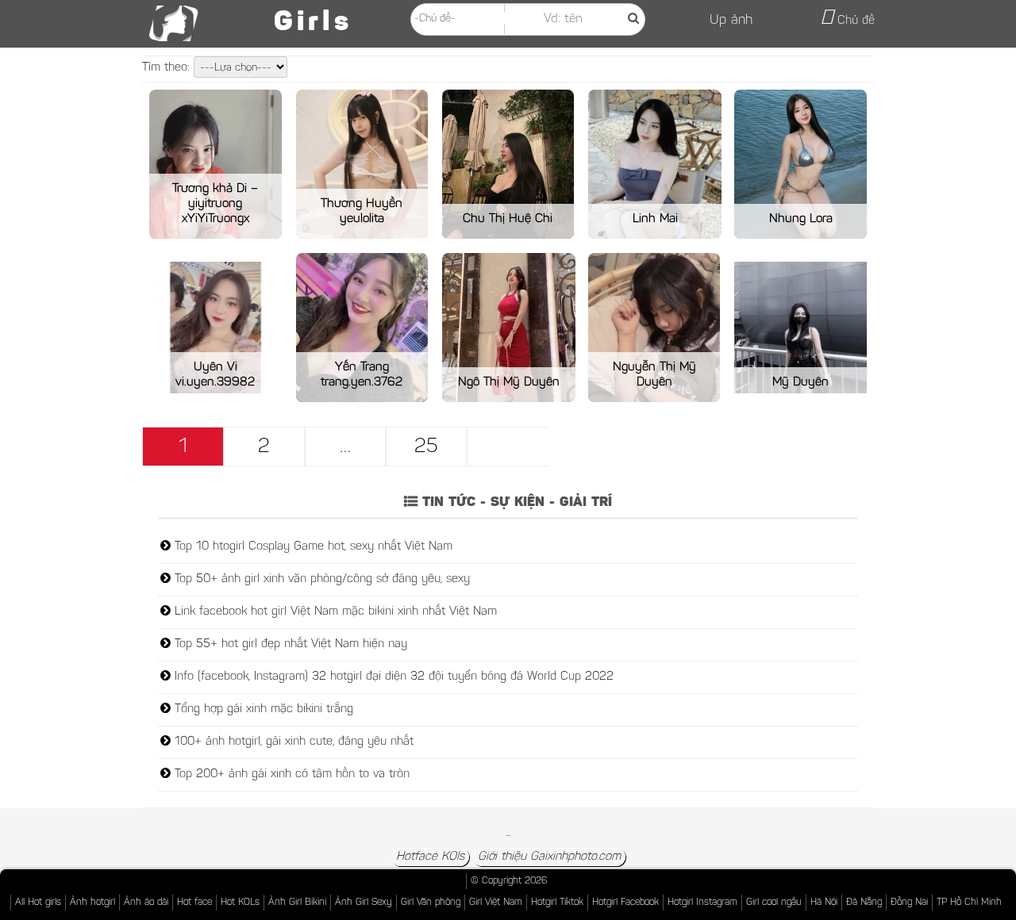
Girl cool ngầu (774, 902)
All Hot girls (38, 902)
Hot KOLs (240, 902)
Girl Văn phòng (430, 902)
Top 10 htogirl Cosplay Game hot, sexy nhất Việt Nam (311, 547)
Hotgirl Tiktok (557, 902)
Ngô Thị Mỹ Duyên (509, 382)
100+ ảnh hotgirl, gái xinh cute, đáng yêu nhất (292, 742)
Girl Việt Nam (495, 902)
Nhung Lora (801, 219)
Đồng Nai (909, 902)
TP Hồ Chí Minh (969, 902)
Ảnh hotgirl (92, 902)
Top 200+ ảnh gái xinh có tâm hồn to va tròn (290, 774)
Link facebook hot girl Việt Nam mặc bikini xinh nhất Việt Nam (334, 612)
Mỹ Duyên (800, 382)
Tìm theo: (168, 68)
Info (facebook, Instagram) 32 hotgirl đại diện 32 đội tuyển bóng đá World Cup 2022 (392, 677)
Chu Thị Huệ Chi (507, 219)
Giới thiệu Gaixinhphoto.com (549, 857)
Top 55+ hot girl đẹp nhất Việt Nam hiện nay (289, 644)
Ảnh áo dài (146, 902)
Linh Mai (655, 219)
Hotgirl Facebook (625, 902)
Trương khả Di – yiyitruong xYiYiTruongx (215, 203)
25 (426, 447)
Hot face (194, 902)
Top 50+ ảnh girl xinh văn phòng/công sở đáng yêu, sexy (320, 579)
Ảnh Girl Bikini (297, 902)
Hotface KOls (430, 857)
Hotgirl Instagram (702, 902)
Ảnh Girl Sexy (363, 902)
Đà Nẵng (864, 902)
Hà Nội (823, 902)
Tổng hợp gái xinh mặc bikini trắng (262, 709)
